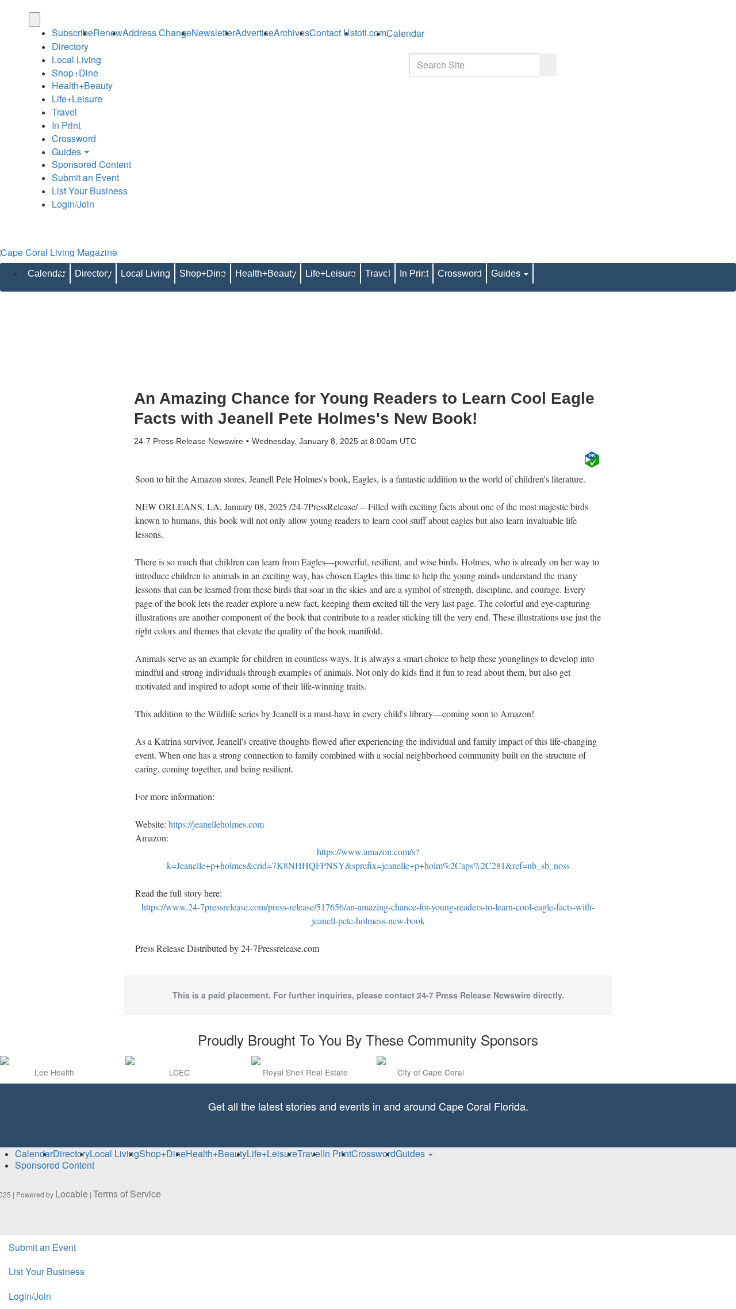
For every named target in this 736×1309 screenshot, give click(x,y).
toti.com (370, 32)
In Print (66, 125)
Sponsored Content (91, 164)
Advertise (254, 32)
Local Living (76, 59)
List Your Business (90, 190)
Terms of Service (127, 1193)
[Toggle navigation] (34, 19)
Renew (107, 32)
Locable (71, 1193)
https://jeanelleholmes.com (216, 824)
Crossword (74, 138)
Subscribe (72, 32)
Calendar (47, 273)
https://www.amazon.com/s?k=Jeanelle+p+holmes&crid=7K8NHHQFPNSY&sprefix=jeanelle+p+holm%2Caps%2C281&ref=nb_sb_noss (368, 858)
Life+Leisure (77, 98)
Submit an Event (85, 177)
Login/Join (73, 203)
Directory (70, 46)
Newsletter (213, 32)
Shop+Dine (75, 72)
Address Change (156, 32)
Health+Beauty (82, 85)
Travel (64, 111)
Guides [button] (67, 151)
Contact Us (332, 32)
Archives (291, 32)
